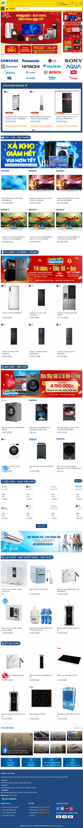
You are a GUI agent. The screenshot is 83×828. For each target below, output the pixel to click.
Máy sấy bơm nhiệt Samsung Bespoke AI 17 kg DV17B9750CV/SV (69, 467)
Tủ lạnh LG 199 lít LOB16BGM (11, 313)
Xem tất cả (77, 728)
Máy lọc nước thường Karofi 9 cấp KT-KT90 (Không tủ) (40, 629)
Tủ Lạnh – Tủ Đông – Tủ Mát (20, 252)
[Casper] (30, 72)
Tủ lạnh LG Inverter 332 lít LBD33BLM (65, 352)
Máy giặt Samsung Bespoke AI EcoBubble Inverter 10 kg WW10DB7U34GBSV (39, 429)
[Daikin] (52, 66)
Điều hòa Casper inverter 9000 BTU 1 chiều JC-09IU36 (4, 495)
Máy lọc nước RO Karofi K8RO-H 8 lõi (40, 676)
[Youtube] (67, 808)
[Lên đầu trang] (80, 810)
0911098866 (64, 4)
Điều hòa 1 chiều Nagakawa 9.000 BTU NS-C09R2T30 (4, 515)
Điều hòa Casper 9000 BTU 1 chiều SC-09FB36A (54, 515)
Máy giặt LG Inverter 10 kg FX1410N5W (11, 467)
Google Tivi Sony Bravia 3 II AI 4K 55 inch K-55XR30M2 (68, 199)
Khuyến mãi (13, 8)
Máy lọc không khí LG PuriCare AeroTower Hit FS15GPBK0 (40, 118)
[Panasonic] (30, 61)
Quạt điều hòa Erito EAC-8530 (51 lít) (68, 715)
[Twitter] (62, 808)
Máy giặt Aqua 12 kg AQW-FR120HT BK (41, 467)
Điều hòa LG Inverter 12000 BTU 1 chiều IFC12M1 (29, 495)
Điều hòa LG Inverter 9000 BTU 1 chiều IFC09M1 (29, 515)
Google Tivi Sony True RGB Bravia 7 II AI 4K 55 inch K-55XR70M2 (69, 238)
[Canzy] (73, 78)
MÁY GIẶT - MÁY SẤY (15, 367)
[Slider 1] (31, 33)
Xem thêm (41, 526)
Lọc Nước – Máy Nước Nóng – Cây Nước (28, 557)
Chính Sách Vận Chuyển (10, 807)
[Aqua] (73, 66)
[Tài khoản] (76, 3)
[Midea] (9, 72)
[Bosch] (52, 72)
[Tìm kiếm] (17, 8)
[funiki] (30, 78)
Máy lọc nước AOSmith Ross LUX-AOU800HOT (68, 590)
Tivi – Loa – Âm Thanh (16, 137)
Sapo (61, 826)
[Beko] (52, 78)
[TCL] (73, 72)
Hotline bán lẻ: (40, 807)
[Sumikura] (9, 78)
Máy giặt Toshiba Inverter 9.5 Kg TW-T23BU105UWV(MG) (68, 428)
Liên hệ (32, 815)
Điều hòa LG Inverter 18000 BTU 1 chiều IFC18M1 (78, 515)
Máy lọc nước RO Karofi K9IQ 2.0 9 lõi (68, 629)
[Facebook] (58, 808)
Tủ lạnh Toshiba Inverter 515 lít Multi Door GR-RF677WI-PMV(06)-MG (66, 118)
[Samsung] (9, 61)
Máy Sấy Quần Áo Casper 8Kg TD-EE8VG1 (13, 428)
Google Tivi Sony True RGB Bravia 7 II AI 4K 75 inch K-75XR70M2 (41, 238)
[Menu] (2, 8)
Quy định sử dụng (8, 815)
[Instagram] (71, 808)
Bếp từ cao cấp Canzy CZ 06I (67, 675)
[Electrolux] (9, 66)
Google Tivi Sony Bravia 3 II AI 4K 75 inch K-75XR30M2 (40, 199)
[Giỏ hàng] (80, 3)
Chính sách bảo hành (9, 810)
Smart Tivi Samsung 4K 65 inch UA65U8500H (12, 199)
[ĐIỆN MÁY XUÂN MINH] (7, 3)
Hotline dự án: (39, 813)
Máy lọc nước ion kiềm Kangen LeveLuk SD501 (12, 629)
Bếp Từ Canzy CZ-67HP (37, 714)
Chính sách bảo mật (8, 813)
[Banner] (72, 18)
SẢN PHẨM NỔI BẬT (14, 85)
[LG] (52, 61)
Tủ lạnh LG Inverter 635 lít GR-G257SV (67, 314)
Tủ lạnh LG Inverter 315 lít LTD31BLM (37, 314)
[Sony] (73, 61)
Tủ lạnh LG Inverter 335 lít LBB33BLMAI (38, 352)
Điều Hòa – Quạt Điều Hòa (19, 482)
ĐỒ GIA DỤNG (11, 643)
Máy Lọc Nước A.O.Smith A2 (38, 589)
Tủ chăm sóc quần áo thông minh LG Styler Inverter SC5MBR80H (16, 118)
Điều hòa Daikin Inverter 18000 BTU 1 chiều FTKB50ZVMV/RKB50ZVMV (78, 495)
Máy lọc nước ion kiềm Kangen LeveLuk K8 (12, 590)
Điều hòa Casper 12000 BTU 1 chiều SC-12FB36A (54, 495)
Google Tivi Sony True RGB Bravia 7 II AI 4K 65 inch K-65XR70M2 (13, 238)
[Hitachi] (30, 66)
